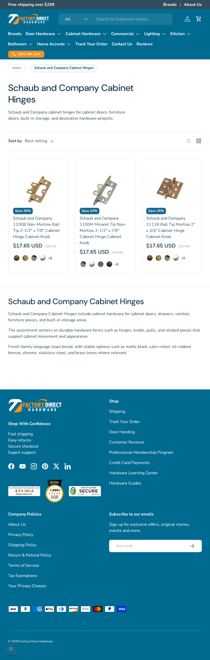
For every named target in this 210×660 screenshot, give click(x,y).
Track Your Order (91, 44)
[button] (198, 19)
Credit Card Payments (129, 463)
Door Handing (122, 432)
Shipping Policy (22, 545)
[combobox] (115, 19)
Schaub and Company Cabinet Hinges (63, 68)
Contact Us (122, 44)
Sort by (15, 141)
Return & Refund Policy (29, 555)
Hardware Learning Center (133, 473)
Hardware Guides (125, 483)
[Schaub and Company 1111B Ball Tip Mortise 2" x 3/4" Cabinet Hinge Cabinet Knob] (171, 188)
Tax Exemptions (22, 576)
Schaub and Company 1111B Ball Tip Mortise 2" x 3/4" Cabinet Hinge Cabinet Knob (170, 227)
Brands (170, 4)
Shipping (117, 411)
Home (16, 68)
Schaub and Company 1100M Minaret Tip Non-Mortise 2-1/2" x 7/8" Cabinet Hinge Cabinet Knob (103, 230)
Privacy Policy (20, 535)
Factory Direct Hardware (36, 641)
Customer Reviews (126, 442)
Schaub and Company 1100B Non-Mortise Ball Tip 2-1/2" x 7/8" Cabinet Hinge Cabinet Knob (36, 227)
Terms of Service (23, 565)
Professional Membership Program (141, 452)
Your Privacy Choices (27, 586)
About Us (193, 4)
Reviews (144, 44)
